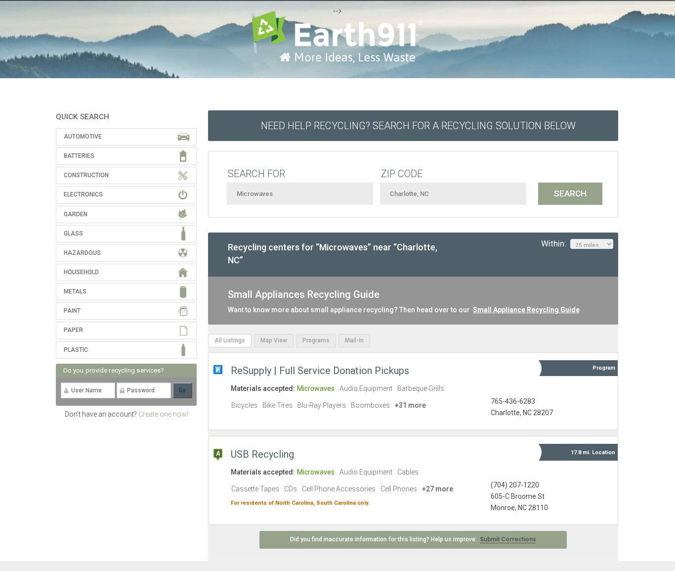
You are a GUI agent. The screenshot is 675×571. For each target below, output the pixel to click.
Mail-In (354, 340)
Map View (273, 340)
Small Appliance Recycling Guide (526, 310)
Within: (555, 243)
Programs (316, 340)
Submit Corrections (508, 539)
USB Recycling (262, 454)
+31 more (410, 405)
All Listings (229, 340)
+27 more (437, 489)
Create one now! (163, 414)
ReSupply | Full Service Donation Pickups (320, 371)
